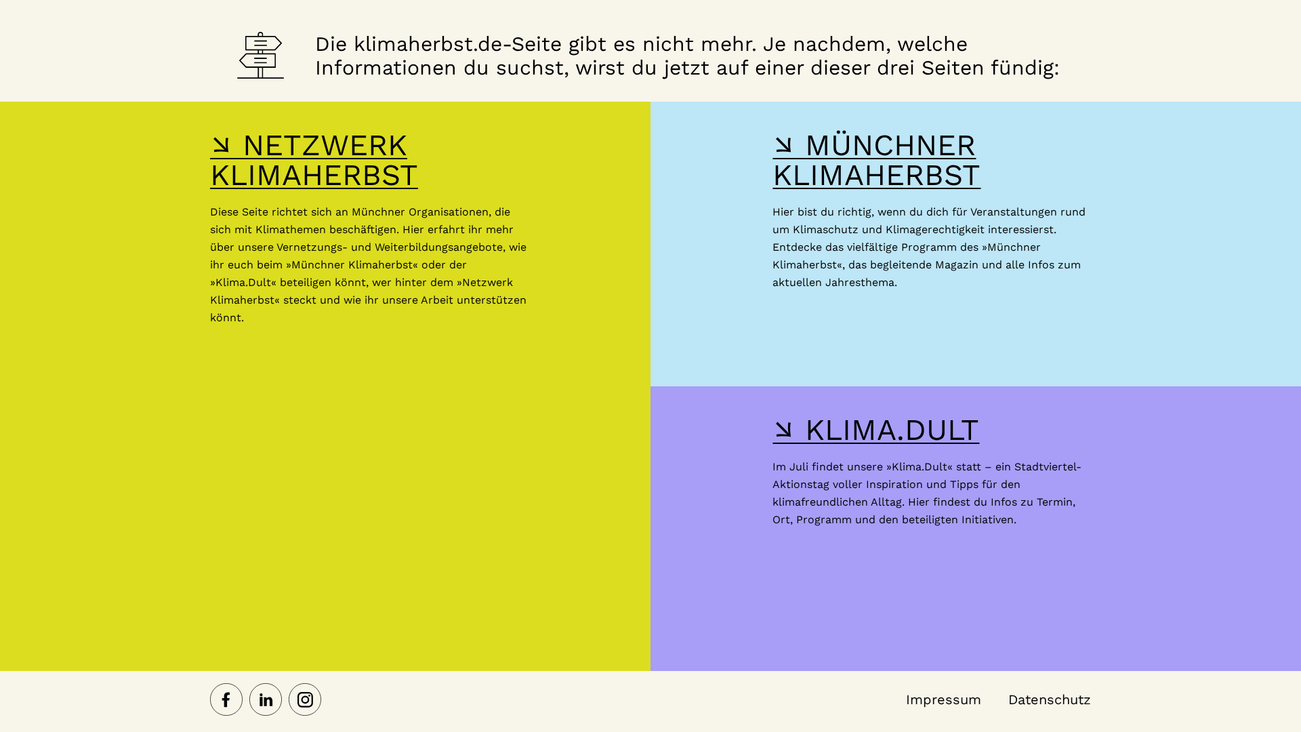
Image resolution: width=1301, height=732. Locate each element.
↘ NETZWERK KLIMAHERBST (314, 159)
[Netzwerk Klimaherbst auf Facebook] (226, 700)
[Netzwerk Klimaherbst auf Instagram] (305, 700)
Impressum (943, 699)
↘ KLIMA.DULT (875, 429)
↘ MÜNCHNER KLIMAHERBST (876, 159)
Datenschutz (1049, 699)
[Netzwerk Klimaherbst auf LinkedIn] (265, 700)
